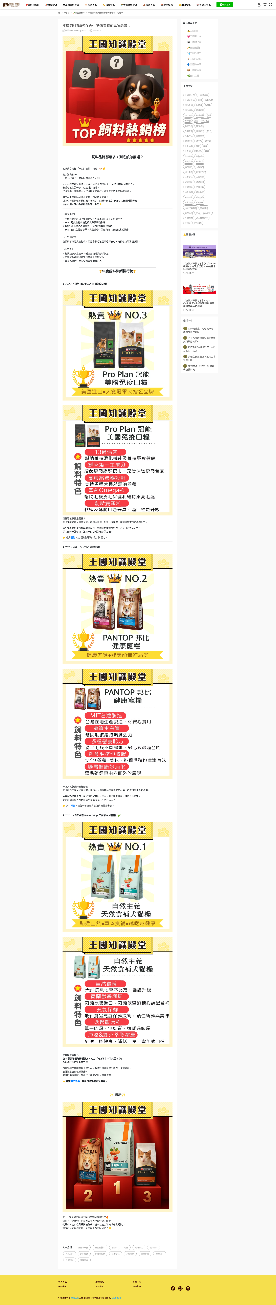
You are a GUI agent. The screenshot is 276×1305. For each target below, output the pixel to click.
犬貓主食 (200, 135)
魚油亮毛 (200, 130)
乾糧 (126, 1247)
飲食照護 (189, 202)
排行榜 (188, 120)
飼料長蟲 (189, 115)
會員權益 (62, 1286)
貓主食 (208, 140)
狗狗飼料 (160, 1253)
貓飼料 (115, 1247)
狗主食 (199, 140)
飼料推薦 (84, 1253)
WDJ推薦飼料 (202, 217)
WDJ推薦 (189, 217)
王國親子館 (83, 1247)
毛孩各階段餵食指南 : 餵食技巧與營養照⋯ (199, 339)
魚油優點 (189, 130)
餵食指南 (189, 192)
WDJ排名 (198, 222)
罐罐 (205, 146)
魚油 (196, 120)
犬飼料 (188, 222)
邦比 (73, 805)
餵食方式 (200, 202)
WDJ (198, 212)
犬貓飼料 (70, 1259)
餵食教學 (200, 192)
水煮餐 (188, 151)
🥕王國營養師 (194, 47)
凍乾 (198, 146)
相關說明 (99, 1286)
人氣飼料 (70, 1253)
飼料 (200, 99)
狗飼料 (199, 105)
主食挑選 (189, 146)
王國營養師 (100, 1247)
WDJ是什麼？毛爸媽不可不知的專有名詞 (198, 330)
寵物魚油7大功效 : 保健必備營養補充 (198, 367)
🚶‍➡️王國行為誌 (194, 58)
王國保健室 (203, 94)
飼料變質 (200, 110)
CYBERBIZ (116, 1297)
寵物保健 (189, 125)
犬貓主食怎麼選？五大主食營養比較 (199, 358)
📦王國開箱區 (194, 70)
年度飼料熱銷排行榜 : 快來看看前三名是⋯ (199, 348)
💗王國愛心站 (194, 36)
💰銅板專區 (185, 4)
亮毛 (209, 130)
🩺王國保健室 (194, 53)
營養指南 (189, 161)
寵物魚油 (200, 125)
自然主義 (75, 1081)
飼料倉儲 (189, 105)
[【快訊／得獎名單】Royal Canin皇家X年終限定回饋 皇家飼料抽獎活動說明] (199, 288)
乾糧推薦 (84, 1259)
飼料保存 (209, 99)
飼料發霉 (200, 115)
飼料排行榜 (100, 1253)
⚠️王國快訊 (193, 30)
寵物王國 (189, 212)
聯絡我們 (137, 1286)
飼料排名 (139, 1247)
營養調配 (200, 156)
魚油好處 (205, 120)
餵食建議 (204, 207)
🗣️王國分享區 (194, 64)
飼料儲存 (189, 110)
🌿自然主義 (193, 75)
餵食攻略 (200, 197)
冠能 (73, 537)
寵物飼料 (145, 1253)
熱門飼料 (154, 1247)
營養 (207, 151)
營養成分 (198, 151)
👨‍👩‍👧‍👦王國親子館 (194, 42)
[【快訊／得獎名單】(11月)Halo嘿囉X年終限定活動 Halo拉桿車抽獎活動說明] (199, 251)
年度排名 (116, 1253)
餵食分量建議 (191, 207)
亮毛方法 (189, 135)
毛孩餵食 (189, 197)
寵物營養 (189, 156)
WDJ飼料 (207, 212)
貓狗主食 (189, 140)
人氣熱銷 (130, 1253)
